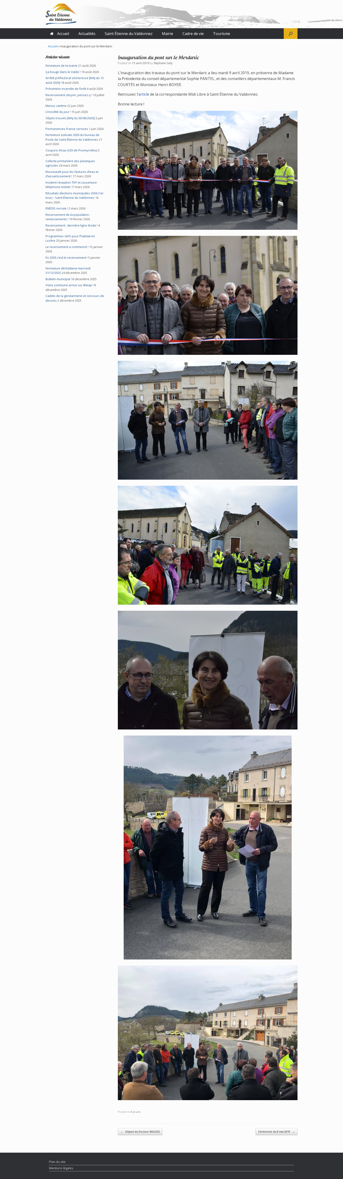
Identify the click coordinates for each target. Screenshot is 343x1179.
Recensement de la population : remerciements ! (68, 217)
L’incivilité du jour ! (58, 112)
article (143, 94)
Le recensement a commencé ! (67, 247)
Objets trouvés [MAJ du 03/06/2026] (70, 118)
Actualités (86, 33)
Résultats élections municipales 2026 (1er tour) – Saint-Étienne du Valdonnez (75, 195)
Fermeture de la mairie (61, 65)
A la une (135, 1111)
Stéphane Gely (163, 63)
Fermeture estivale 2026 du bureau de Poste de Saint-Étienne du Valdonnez (72, 137)
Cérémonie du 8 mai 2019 (276, 1131)
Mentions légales (61, 1168)
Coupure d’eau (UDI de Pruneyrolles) (71, 150)
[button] (291, 33)
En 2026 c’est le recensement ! (67, 257)
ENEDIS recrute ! (57, 208)
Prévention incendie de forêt (66, 89)
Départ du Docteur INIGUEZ (140, 1131)
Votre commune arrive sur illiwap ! (69, 285)
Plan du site (57, 1162)
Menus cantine (56, 106)
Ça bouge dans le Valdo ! (63, 72)
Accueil (63, 33)
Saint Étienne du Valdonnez (129, 33)
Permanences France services (67, 129)
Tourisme (221, 33)
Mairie (167, 33)
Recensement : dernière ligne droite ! (72, 225)
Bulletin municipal (58, 279)
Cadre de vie (193, 33)
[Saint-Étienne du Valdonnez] (63, 14)
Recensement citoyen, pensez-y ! (69, 95)
